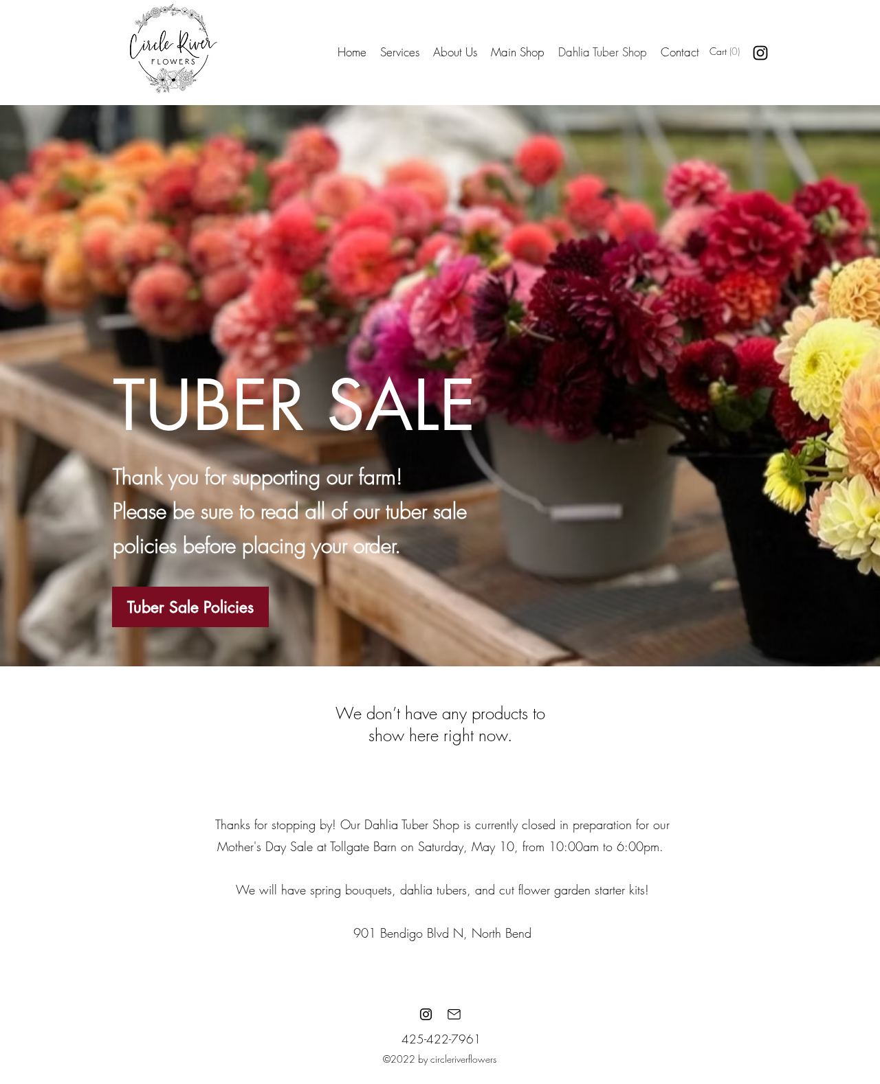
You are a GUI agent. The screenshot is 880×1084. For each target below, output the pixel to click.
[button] (735, 51)
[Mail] (454, 1014)
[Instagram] (760, 53)
